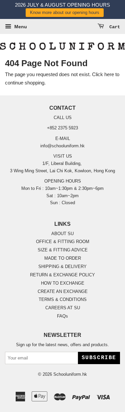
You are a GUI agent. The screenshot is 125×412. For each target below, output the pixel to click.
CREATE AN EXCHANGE (63, 291)
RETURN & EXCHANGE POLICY (62, 274)
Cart (113, 27)
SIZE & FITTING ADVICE (63, 249)
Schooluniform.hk (70, 374)
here (109, 74)
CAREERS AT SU (62, 307)
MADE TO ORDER (62, 258)
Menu (20, 26)
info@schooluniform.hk (62, 145)
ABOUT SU (62, 233)
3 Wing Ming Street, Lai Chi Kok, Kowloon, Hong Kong (62, 170)
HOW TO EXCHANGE (62, 283)
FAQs (62, 316)
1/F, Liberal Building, (62, 163)
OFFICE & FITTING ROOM (62, 241)
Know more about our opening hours (64, 12)
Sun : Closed (62, 202)
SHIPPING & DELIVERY (62, 266)
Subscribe (99, 358)
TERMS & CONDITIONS (63, 299)
